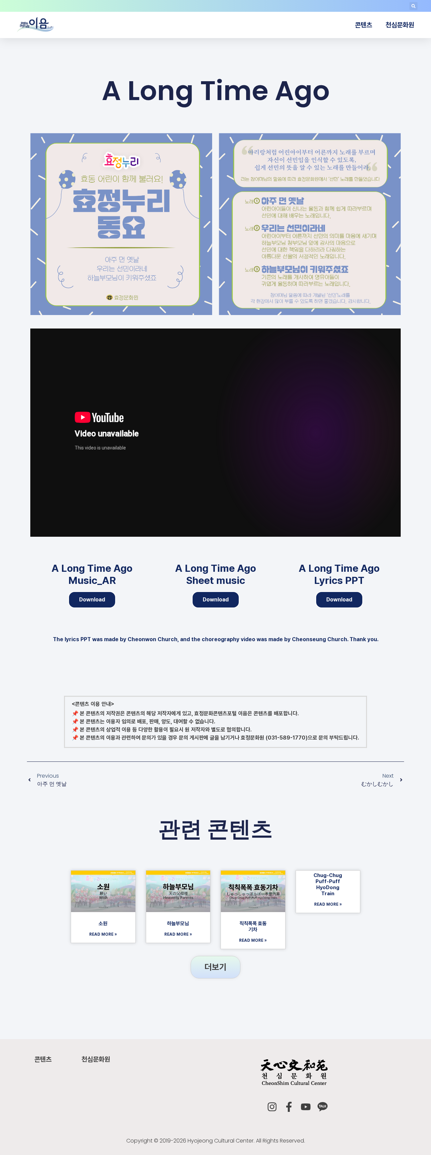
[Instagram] (272, 1107)
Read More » (103, 934)
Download (92, 599)
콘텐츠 (363, 25)
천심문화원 (400, 25)
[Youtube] (306, 1107)
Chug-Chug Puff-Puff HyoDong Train (327, 884)
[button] (413, 6)
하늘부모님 (178, 923)
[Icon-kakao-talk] (323, 1107)
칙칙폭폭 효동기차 (253, 926)
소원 (103, 923)
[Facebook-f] (289, 1107)
